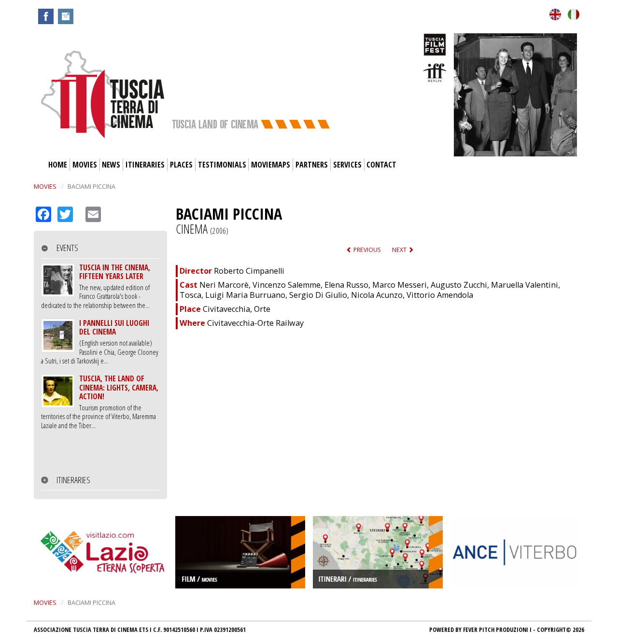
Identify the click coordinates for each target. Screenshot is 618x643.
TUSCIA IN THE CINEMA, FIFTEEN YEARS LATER (114, 272)
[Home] (102, 93)
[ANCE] (515, 551)
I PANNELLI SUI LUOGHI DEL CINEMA (114, 327)
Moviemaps (270, 164)
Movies (84, 164)
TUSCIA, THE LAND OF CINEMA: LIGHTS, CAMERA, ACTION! (118, 387)
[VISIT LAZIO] (103, 551)
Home (57, 164)
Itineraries (145, 164)
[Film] (240, 551)
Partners (311, 164)
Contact (381, 164)
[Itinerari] (378, 551)
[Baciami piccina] (555, 13)
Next (400, 250)
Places (181, 164)
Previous (366, 250)
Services (347, 164)
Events (67, 247)
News (111, 164)
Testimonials (222, 164)
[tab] (100, 248)
